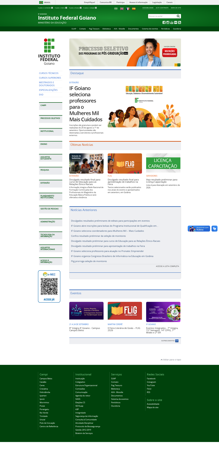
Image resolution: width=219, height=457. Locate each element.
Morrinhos (44, 397)
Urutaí (42, 414)
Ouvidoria (177, 28)
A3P (77, 404)
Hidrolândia (45, 387)
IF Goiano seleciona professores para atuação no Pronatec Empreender (107, 245)
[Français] (128, 8)
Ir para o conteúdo (45, 8)
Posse (42, 400)
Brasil (47, 2)
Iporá (42, 393)
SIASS (77, 393)
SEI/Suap (79, 400)
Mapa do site (176, 8)
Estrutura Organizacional (86, 380)
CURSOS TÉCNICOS (48, 73)
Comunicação (81, 387)
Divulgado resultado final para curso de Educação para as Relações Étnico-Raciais (84, 176)
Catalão (43, 376)
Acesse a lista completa (167, 261)
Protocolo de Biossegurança (87, 421)
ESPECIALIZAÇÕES (48, 90)
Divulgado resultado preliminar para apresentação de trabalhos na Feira (108, 240)
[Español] (134, 8)
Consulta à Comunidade (86, 414)
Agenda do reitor (82, 390)
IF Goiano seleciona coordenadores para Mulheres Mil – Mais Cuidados (107, 225)
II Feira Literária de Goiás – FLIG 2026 (124, 323)
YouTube (151, 380)
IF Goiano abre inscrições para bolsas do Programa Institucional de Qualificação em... (114, 220)
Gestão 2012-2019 (83, 424)
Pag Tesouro (94, 28)
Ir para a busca (75, 8)
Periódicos (165, 28)
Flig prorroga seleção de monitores (89, 255)
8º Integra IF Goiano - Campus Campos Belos (84, 323)
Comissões (80, 383)
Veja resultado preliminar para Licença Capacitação (161, 175)
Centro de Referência (49, 421)
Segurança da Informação (86, 411)
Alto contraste (162, 8)
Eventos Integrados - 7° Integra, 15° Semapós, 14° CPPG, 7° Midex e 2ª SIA (162, 325)
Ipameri (43, 390)
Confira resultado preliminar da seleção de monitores (98, 230)
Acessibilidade (147, 8)
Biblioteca (106, 28)
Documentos (133, 28)
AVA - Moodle (119, 28)
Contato (82, 28)
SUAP (74, 28)
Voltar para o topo (172, 354)
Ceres (42, 380)
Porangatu (44, 404)
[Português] (116, 8)
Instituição (80, 373)
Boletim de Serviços (84, 428)
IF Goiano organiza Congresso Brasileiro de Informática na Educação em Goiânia (112, 250)
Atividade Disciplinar (84, 417)
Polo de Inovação (47, 417)
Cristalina (44, 383)
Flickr (149, 383)
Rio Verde (44, 407)
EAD (41, 94)
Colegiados (80, 376)
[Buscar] (178, 16)
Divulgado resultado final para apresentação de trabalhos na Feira (123, 176)
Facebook (151, 373)
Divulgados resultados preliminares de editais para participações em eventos (110, 215)
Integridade (80, 407)
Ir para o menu (61, 8)
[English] (122, 8)
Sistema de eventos (150, 28)
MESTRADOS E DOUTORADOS (47, 84)
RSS (148, 387)
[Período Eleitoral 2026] (125, 49)
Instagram (151, 376)
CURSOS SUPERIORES (50, 77)
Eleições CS (80, 397)
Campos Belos (46, 373)
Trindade (44, 411)
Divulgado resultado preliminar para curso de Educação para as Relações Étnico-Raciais (115, 235)
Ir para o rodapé (89, 8)
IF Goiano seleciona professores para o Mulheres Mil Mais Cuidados (85, 98)
